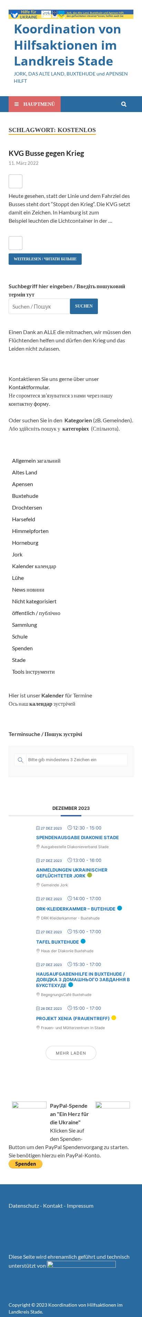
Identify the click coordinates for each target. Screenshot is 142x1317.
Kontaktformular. (29, 387)
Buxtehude (25, 495)
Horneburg (25, 542)
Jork (17, 554)
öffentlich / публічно (36, 613)
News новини (28, 589)
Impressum (80, 1205)
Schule (20, 636)
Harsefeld (23, 519)
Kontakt (53, 1205)
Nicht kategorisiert (34, 601)
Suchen (84, 306)
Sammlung (24, 624)
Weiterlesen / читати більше (43, 257)
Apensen (22, 484)
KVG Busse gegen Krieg (46, 153)
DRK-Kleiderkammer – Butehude (75, 909)
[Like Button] (15, 181)
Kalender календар (34, 566)
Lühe (18, 577)
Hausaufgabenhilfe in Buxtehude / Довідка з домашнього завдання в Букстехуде (83, 979)
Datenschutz (24, 1205)
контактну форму (29, 403)
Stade (19, 659)
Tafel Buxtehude (57, 942)
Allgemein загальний (36, 460)
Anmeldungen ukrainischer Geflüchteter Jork (72, 873)
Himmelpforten (30, 530)
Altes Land (24, 472)
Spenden (22, 648)
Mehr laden (71, 1053)
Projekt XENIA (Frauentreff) (73, 1018)
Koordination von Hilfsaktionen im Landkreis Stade (67, 45)
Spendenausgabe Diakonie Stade (77, 837)
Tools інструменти (33, 671)
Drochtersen (27, 507)
